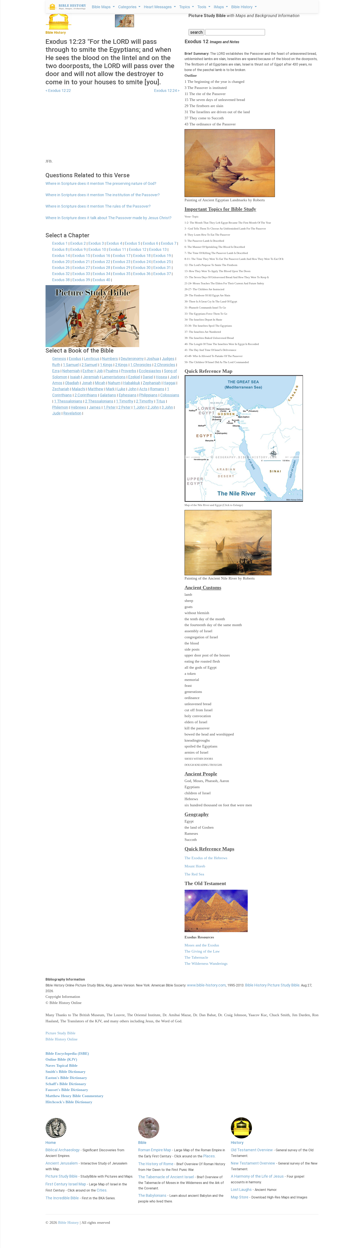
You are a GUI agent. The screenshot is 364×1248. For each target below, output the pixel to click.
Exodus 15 (81, 255)
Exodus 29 (121, 267)
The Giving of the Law (202, 951)
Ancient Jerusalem (62, 1163)
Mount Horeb (195, 866)
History (237, 1142)
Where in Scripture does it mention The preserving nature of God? (101, 183)
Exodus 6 (150, 243)
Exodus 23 (121, 261)
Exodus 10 (97, 249)
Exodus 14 (61, 255)
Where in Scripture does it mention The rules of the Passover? (98, 206)
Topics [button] (185, 6)
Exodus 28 (101, 267)
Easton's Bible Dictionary (66, 1078)
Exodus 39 (81, 280)
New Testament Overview (253, 1163)
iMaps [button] (219, 6)
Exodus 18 (142, 255)
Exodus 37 (162, 273)
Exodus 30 (142, 267)
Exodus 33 (81, 273)
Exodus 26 (61, 267)
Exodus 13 (158, 249)
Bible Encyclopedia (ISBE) (67, 1053)
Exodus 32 (61, 273)
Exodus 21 (81, 261)
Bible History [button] (242, 6)
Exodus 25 (162, 261)
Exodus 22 (101, 261)
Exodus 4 (114, 243)
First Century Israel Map (66, 1184)
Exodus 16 (101, 255)
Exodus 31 (162, 267)
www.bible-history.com (206, 985)
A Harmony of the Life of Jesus (257, 1176)
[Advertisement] (112, 123)
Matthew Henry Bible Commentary (74, 1096)
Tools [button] (202, 6)
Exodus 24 (142, 261)
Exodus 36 (142, 273)
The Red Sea (194, 874)
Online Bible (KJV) (61, 1059)
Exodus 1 (60, 243)
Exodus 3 (96, 243)
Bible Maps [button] (102, 6)
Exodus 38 (61, 280)
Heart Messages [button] (158, 6)
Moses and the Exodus (202, 945)
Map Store (239, 1197)
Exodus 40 (101, 280)
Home (51, 1142)
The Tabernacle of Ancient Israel (166, 1177)
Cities (102, 1190)
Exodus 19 (162, 255)
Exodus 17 (121, 255)
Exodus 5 (132, 243)
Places (209, 1156)
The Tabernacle (196, 957)
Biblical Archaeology (63, 1150)
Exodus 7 (168, 243)
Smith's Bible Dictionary (66, 1072)
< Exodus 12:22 (58, 90)
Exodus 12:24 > (166, 90)
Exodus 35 (121, 273)
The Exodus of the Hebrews (206, 858)
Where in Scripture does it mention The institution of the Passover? (103, 195)
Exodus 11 (117, 249)
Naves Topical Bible (62, 1065)
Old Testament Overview (252, 1150)
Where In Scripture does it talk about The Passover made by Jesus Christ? (108, 218)
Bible (142, 1142)
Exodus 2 (78, 243)
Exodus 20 (61, 261)
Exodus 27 (81, 267)
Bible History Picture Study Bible (272, 985)
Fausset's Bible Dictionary (67, 1090)
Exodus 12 (137, 249)
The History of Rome (155, 1164)
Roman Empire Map (154, 1150)
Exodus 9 (78, 249)
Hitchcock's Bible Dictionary (69, 1102)
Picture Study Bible (62, 1176)
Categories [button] (128, 6)
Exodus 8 (60, 249)
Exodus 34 (101, 273)
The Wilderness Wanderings (206, 963)
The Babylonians (152, 1195)
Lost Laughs (241, 1189)
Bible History (68, 1222)
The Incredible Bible (62, 1198)
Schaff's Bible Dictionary (66, 1084)
